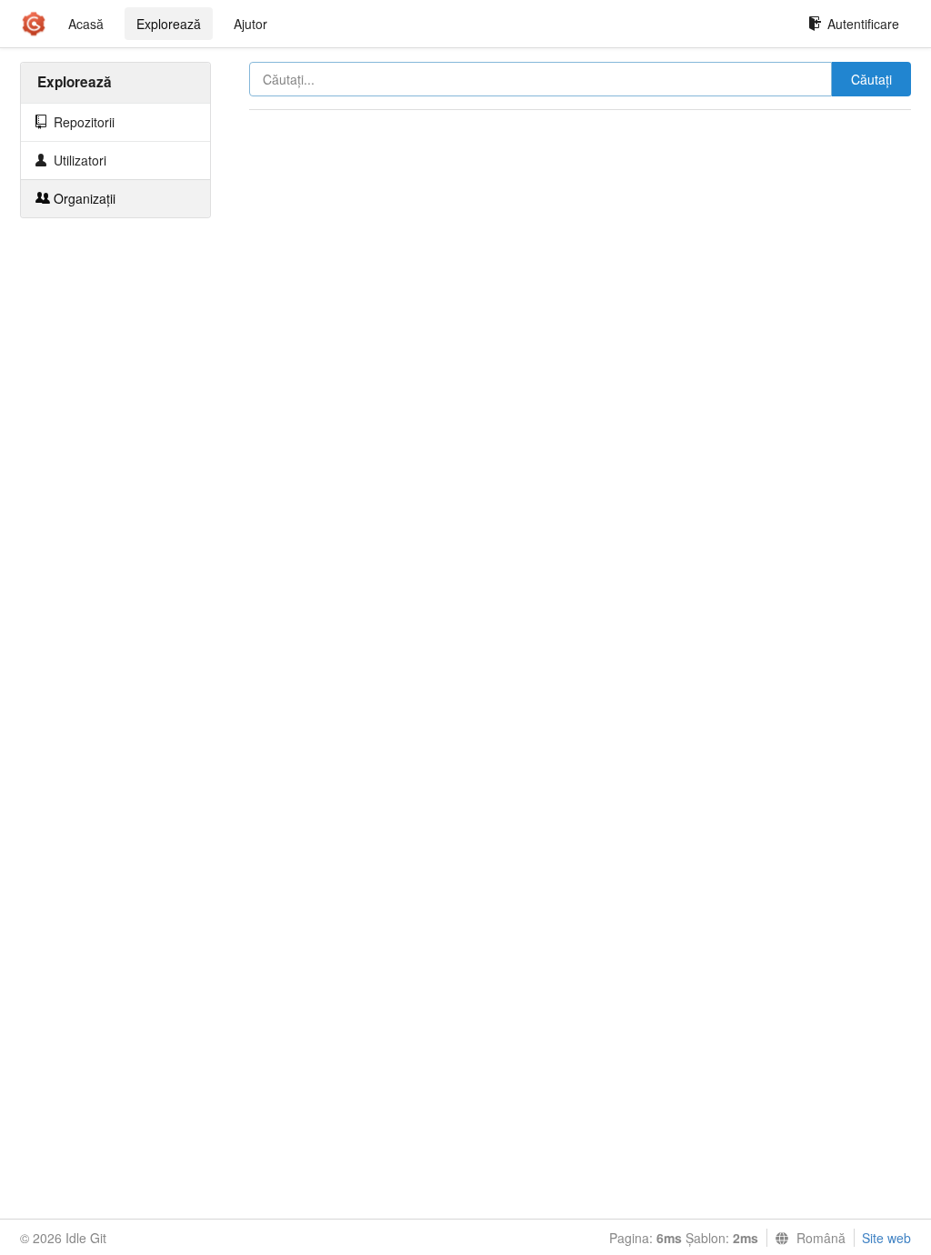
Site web (886, 1238)
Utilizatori (78, 160)
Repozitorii (82, 122)
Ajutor (250, 24)
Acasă (86, 24)
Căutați (871, 79)
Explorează (168, 24)
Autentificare (863, 24)
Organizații (82, 198)
